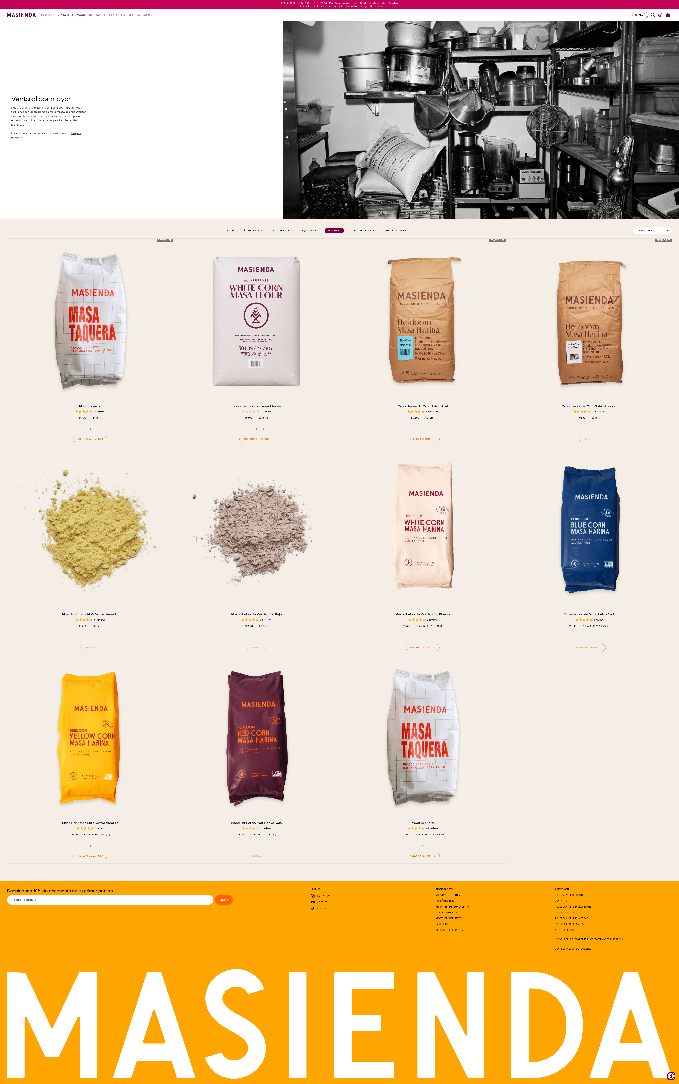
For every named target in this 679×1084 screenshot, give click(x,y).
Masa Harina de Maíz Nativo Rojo (256, 614)
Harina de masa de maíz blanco (256, 406)
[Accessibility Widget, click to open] (671, 1076)
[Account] (660, 15)
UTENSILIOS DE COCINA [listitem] (363, 230)
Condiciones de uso (568, 912)
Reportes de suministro (452, 906)
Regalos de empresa (449, 930)
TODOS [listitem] (230, 230)
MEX (640, 14)
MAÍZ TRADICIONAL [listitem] (282, 230)
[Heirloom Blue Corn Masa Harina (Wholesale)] (422, 321)
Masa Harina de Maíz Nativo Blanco (589, 406)
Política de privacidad (571, 918)
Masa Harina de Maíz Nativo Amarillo (90, 614)
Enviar (224, 899)
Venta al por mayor (449, 918)
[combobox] (640, 15)
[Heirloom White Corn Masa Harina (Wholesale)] (589, 321)
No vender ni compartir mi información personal (590, 939)
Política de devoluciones (573, 906)
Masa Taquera (90, 406)
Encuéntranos (445, 900)
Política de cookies (569, 924)
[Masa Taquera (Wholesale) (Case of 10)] (422, 738)
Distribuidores (446, 912)
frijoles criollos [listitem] (310, 230)
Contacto (561, 900)
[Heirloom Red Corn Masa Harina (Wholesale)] (256, 530)
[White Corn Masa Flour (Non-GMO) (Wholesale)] (256, 321)
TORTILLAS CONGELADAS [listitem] (398, 230)
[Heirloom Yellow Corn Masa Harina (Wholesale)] (90, 530)
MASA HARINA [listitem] (334, 230)
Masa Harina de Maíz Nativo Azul (422, 406)
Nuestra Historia (448, 895)
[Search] (653, 15)
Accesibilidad (564, 930)
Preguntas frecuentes (570, 895)
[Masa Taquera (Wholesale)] (90, 321)
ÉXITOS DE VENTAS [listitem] (253, 230)
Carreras (442, 924)
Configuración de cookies (573, 948)
